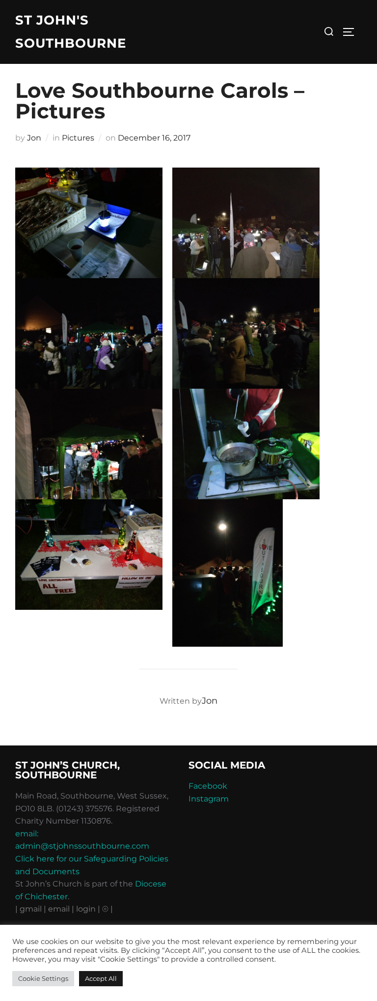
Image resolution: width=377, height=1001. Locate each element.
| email (58, 909)
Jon (34, 138)
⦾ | (107, 909)
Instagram (208, 798)
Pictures (78, 138)
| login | (86, 909)
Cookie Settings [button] (43, 978)
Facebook (207, 786)
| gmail (29, 909)
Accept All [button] (101, 978)
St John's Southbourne (70, 31)
